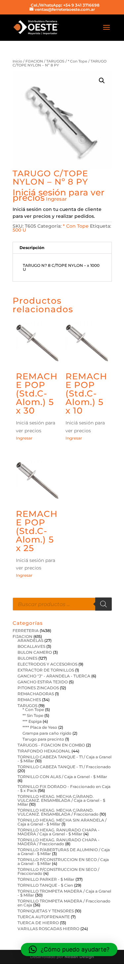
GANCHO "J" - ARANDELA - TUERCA (54, 675)
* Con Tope (77, 61)
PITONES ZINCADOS (38, 687)
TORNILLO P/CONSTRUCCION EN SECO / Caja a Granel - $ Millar (63, 861)
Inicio (17, 61)
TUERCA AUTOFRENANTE (44, 916)
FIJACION (34, 61)
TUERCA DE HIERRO (38, 922)
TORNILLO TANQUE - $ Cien (45, 885)
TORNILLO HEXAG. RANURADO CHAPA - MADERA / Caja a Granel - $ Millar (59, 831)
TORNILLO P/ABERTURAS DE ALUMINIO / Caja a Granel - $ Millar (64, 851)
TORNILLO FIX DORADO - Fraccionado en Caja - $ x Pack (64, 788)
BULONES (27, 658)
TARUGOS (55, 61)
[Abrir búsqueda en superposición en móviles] (62, 604)
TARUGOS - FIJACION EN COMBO (51, 745)
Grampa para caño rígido (46, 733)
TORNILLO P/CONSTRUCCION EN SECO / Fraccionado (58, 871)
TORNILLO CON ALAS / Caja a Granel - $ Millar (62, 776)
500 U (19, 230)
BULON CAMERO (35, 652)
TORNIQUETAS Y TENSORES (46, 910)
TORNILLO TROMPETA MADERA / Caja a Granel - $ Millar (64, 893)
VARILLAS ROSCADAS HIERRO (48, 928)
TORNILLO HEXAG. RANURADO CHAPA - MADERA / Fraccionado (59, 841)
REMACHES (29, 699)
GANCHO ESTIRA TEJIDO (43, 681)
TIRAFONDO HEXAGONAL (44, 750)
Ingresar (56, 199)
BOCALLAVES (31, 646)
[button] (102, 81)
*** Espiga (32, 721)
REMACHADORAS (36, 693)
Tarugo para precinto (43, 739)
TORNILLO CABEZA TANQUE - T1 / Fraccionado (64, 766)
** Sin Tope (32, 715)
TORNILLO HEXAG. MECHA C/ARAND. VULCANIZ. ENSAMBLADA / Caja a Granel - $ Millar (61, 800)
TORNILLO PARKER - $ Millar (46, 879)
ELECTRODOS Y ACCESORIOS (47, 664)
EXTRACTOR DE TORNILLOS (46, 670)
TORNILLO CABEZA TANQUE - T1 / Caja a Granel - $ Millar (64, 758)
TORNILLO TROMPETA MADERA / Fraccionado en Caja (64, 903)
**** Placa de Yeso (39, 727)
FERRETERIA (26, 630)
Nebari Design (79, 956)
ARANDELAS (30, 640)
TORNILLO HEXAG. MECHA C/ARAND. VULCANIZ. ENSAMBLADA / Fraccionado (58, 812)
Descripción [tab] (32, 247)
